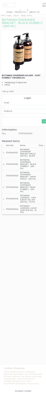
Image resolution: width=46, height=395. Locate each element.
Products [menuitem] (20, 12)
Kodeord (8, 111)
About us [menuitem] (34, 12)
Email (6, 103)
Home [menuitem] (9, 12)
